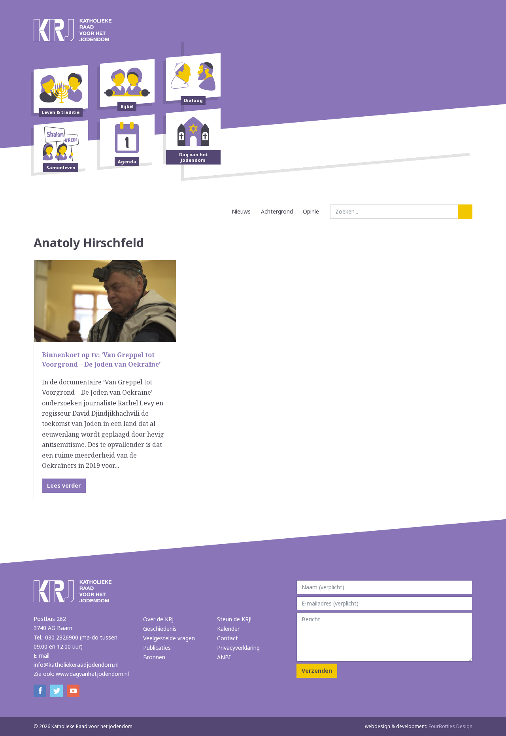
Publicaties (157, 647)
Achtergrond (277, 211)
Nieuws (241, 211)
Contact (227, 638)
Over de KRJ (158, 619)
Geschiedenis (160, 628)
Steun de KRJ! (234, 619)
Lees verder (64, 485)
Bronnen (154, 657)
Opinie (311, 211)
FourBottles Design (418, 726)
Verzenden (317, 670)
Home (219, 211)
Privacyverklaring (238, 647)
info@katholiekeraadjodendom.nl (76, 664)
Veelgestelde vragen (169, 638)
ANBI (224, 657)
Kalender (228, 628)
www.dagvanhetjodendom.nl (92, 673)
